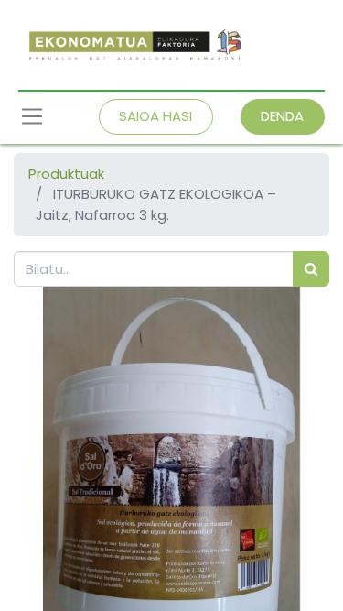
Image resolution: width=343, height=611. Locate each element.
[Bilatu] (311, 269)
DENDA (282, 115)
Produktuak (66, 173)
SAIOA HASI (155, 115)
